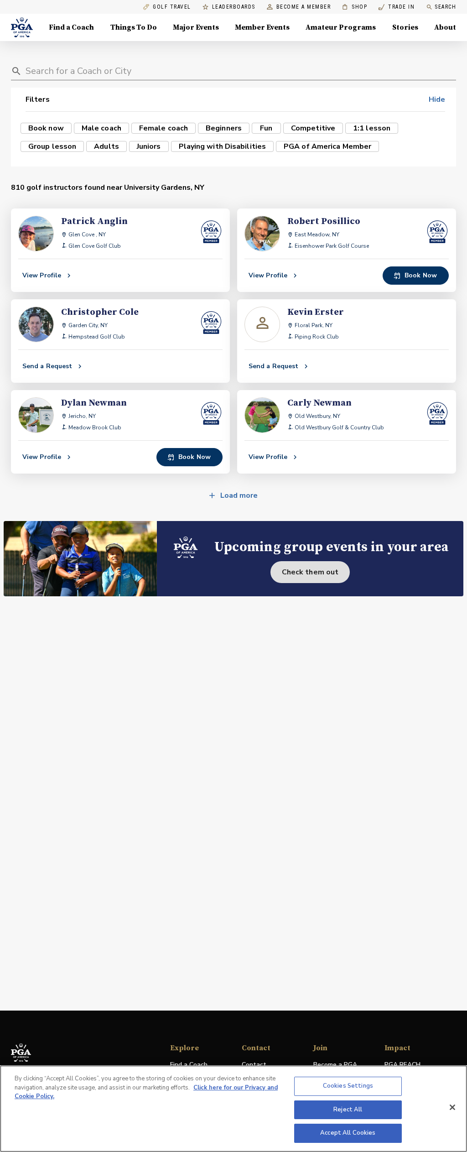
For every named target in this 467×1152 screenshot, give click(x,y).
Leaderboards (233, 7)
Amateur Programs (341, 27)
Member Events (262, 27)
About (445, 27)
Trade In (397, 7)
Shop (354, 7)
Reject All (347, 1109)
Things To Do (133, 27)
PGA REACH (402, 1065)
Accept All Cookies (347, 1133)
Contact (254, 1064)
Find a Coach (71, 27)
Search (445, 7)
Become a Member (303, 7)
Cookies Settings (348, 1086)
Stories (405, 27)
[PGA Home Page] (22, 27)
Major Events (196, 27)
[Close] (452, 1107)
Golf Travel (172, 7)
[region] (233, 1108)
